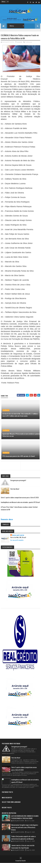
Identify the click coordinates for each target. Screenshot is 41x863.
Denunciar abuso (7, 519)
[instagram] (30, 2)
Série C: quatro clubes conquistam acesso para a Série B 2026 (20, 497)
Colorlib (23, 861)
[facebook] (27, 2)
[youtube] (39, 2)
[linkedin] (33, 2)
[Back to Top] (21, 858)
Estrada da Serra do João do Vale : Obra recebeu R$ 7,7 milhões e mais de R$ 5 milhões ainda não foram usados (20, 414)
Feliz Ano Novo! (14, 489)
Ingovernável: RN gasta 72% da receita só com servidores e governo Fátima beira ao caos (21, 435)
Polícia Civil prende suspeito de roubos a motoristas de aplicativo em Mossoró (23, 837)
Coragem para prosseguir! (18, 480)
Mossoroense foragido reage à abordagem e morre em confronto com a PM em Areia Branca (24, 827)
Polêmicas (28, 42)
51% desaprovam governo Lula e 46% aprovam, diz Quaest (18, 456)
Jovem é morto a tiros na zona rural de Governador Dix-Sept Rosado (22, 846)
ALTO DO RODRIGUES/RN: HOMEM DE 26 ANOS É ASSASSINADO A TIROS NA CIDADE (24, 817)
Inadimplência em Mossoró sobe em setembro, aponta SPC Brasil (20, 502)
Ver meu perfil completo (16, 540)
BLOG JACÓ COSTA (18, 535)
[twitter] (36, 2)
